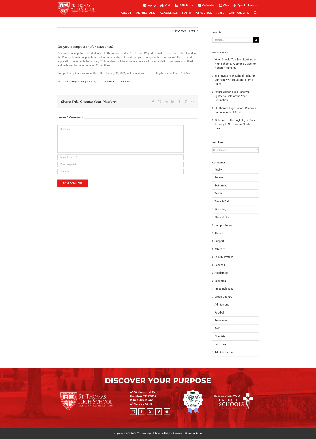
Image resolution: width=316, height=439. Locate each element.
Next (192, 30)
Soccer (219, 177)
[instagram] (133, 411)
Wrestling (220, 209)
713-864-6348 (142, 403)
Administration (224, 352)
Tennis (219, 193)
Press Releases (224, 288)
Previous (180, 30)
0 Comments (124, 81)
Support (219, 241)
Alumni (219, 233)
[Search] (255, 13)
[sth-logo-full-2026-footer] (91, 393)
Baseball (220, 265)
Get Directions (143, 400)
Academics (221, 272)
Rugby (218, 169)
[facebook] (141, 411)
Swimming (221, 185)
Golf (217, 328)
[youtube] (167, 411)
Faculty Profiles (224, 257)
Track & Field (222, 201)
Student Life (222, 217)
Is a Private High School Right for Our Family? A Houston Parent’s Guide (235, 80)
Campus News (223, 225)
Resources (221, 320)
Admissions (110, 81)
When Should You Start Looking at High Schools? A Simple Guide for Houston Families (235, 63)
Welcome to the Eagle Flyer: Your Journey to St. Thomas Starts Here (235, 124)
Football (220, 312)
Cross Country (223, 296)
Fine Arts (220, 336)
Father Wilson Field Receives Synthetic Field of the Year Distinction (232, 96)
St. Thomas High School (72, 81)
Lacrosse (220, 344)
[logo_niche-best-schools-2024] (193, 390)
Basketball (221, 281)
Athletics (220, 249)
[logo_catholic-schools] (233, 394)
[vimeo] (158, 411)
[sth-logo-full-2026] (79, 3)
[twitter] (150, 411)
